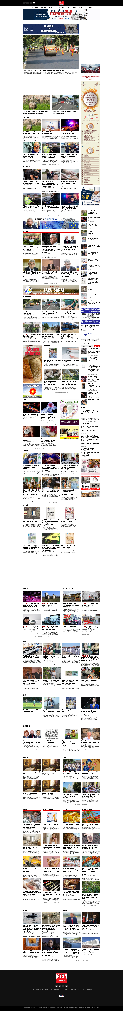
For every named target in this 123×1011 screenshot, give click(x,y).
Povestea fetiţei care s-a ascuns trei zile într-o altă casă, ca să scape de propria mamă (31, 681)
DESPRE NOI (89, 989)
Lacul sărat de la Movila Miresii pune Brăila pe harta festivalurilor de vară (31, 605)
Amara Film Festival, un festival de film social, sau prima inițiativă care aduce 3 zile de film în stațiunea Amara (51, 548)
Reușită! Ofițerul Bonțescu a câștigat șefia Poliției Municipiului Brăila (30, 156)
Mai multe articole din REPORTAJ (42, 636)
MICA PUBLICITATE (61, 7)
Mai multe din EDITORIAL (90, 421)
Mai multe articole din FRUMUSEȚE (51, 902)
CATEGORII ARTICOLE (52, 7)
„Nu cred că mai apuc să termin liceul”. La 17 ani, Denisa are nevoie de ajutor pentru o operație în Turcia (90, 658)
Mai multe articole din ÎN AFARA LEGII (51, 215)
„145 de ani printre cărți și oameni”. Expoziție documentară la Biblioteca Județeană (31, 547)
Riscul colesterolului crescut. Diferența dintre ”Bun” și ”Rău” (31, 415)
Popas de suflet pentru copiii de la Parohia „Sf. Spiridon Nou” (90, 795)
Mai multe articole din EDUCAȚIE (51, 502)
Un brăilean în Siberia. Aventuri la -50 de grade (31, 627)
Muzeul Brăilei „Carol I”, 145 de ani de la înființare (69, 546)
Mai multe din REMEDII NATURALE (91, 905)
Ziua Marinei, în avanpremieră (89, 680)
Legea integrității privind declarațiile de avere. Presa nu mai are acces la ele (31, 952)
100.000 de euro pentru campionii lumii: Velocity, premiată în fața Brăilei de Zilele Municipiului (50, 468)
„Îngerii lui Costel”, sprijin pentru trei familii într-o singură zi (51, 681)
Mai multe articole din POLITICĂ (50, 283)
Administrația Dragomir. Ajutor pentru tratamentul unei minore (31, 656)
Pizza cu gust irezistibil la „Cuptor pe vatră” (90, 627)
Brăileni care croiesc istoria (70, 626)
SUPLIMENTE (68, 7)
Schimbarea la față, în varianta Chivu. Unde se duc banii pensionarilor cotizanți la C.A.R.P (70, 681)
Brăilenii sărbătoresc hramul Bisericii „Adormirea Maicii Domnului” (70, 796)
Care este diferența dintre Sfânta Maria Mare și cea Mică (91, 772)
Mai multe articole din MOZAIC (32, 900)
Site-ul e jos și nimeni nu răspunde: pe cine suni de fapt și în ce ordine (31, 869)
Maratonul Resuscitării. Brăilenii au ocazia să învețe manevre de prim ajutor (48, 440)
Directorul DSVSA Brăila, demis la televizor (52, 360)
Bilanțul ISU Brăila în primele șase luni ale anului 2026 (51, 132)
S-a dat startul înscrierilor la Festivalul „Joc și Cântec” (68, 520)
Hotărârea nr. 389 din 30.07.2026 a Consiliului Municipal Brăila (88, 431)
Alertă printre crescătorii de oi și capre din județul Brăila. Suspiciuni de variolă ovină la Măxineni (70, 383)
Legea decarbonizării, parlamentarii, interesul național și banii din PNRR (31, 247)
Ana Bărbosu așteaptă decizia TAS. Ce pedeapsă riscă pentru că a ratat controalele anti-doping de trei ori (90, 712)
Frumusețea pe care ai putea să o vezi (32, 772)
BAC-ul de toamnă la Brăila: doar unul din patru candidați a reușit (50, 490)
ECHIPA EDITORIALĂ (73, 989)
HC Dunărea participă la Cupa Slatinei (69, 710)
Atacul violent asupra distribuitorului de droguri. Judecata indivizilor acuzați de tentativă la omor (50, 184)
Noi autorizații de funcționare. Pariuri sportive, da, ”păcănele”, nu (69, 313)
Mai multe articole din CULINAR (71, 900)
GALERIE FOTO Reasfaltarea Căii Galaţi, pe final (31, 312)
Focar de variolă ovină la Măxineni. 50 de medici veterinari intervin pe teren (51, 382)
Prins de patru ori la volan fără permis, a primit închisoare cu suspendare (31, 207)
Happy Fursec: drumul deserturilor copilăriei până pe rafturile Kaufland (71, 869)
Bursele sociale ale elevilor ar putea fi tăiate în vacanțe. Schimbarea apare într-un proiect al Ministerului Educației (69, 492)
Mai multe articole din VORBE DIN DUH (42, 800)
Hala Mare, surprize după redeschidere (32, 335)
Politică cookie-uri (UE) (58, 989)
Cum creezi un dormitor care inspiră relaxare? (30, 847)
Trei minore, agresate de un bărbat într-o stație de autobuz (69, 132)
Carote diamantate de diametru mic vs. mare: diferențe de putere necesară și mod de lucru (31, 825)
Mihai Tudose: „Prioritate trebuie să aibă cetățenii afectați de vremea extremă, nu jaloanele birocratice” (32, 274)
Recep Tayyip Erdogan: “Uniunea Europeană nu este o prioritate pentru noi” (90, 926)
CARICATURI (75, 7)
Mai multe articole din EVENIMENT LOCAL (50, 164)
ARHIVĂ (80, 7)
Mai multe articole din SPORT (61, 721)
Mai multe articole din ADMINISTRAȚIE (51, 342)
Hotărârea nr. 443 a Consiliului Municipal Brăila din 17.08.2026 (89, 426)
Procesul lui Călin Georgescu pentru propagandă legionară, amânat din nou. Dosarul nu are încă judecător (50, 953)
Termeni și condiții (48, 989)
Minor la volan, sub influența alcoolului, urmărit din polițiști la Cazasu (50, 207)
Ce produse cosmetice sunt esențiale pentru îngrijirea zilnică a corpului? (51, 847)
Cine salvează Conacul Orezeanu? (49, 604)
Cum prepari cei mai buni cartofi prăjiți (71, 825)
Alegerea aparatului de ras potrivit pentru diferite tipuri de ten (51, 894)
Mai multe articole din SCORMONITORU (61, 752)
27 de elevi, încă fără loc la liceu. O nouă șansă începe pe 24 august (31, 467)
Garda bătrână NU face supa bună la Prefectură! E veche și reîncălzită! (51, 742)
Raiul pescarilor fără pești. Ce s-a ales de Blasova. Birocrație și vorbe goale (51, 627)
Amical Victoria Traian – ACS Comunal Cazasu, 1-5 (30, 710)
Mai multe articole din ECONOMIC (61, 392)
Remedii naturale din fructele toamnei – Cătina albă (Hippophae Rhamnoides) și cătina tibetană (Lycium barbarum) (90, 871)
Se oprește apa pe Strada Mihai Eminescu (70, 360)
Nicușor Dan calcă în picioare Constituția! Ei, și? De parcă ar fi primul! (89, 411)
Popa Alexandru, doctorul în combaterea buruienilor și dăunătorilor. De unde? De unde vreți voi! (70, 743)
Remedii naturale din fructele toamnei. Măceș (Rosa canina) (90, 825)
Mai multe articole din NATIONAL (42, 962)
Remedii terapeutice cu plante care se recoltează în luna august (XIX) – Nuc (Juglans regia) (90, 896)
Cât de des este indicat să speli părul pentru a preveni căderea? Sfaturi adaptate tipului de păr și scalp (51, 870)
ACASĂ (32, 7)
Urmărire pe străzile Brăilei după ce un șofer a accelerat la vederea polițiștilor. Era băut (69, 207)
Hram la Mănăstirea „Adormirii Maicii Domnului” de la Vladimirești (71, 773)
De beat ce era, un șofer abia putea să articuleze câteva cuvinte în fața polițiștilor (49, 156)
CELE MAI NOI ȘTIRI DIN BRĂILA (40, 7)
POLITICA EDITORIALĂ (82, 989)
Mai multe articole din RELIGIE (81, 804)
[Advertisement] (51, 84)
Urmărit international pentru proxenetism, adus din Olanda (31, 182)
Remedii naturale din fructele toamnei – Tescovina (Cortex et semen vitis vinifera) (90, 847)
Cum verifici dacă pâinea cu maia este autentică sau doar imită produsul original (71, 847)
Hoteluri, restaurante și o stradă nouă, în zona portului (50, 335)
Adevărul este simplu (47, 793)
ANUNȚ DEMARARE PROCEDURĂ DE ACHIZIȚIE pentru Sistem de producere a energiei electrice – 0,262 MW (90, 454)
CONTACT (85, 7)
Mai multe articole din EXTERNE (81, 960)
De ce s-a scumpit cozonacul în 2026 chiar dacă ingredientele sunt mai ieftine (71, 892)
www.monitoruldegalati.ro (61, 1002)
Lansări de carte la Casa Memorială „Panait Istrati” (30, 520)
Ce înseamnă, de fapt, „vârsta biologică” (31, 439)
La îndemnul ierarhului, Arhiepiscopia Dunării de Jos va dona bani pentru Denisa (51, 657)
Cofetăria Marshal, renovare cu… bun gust (90, 604)
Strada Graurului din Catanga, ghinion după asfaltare (50, 312)
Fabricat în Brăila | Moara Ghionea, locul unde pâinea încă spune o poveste (71, 605)
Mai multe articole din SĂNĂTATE (40, 448)
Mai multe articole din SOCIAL (61, 690)
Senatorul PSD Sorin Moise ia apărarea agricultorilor (49, 272)
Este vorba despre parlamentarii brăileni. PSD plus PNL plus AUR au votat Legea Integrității (69, 247)
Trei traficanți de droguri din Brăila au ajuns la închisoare (68, 182)
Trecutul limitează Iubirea (30, 793)
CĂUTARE (90, 7)
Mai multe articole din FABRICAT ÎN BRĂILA (81, 634)
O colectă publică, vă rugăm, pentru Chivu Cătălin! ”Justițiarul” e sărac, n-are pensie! (90, 742)
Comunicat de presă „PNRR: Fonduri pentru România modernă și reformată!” (90, 444)
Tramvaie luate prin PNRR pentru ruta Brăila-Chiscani (69, 335)
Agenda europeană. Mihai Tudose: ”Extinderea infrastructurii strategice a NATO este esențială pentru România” (69, 274)
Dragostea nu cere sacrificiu (50, 772)
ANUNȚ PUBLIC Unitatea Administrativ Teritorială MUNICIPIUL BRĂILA (88, 448)
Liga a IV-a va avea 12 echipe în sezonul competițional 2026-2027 (51, 710)
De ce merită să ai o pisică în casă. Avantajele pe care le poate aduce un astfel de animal (32, 892)
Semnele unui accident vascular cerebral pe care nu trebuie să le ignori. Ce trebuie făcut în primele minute (49, 416)
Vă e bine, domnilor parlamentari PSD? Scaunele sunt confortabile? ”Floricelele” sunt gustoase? (32, 742)
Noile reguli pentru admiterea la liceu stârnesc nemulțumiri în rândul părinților (69, 467)
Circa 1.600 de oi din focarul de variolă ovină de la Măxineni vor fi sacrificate (31, 133)
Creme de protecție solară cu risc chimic (50, 825)
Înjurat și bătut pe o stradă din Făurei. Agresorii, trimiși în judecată (69, 156)
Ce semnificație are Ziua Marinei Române (70, 656)
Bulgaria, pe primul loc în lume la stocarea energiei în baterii (90, 950)
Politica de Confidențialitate (37, 989)
